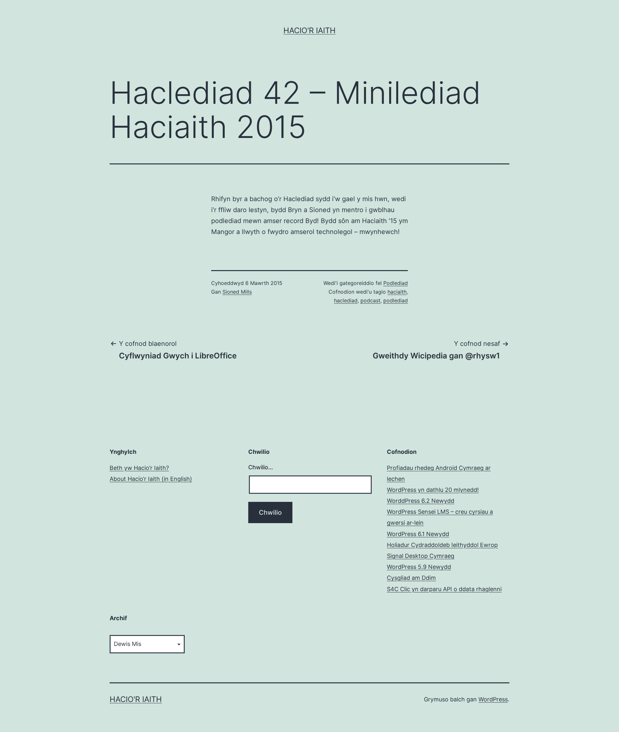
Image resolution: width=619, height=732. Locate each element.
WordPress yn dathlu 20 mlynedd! (433, 489)
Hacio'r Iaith (309, 30)
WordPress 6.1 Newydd (418, 534)
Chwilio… (260, 467)
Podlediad (395, 283)
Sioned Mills (237, 291)
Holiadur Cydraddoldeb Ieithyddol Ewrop (442, 545)
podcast (370, 300)
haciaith (397, 291)
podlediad (395, 300)
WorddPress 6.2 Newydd (420, 500)
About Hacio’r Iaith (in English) (151, 478)
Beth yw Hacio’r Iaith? (139, 467)
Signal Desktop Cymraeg (420, 555)
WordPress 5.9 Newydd (419, 566)
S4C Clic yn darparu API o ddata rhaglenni (444, 589)
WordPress (493, 699)
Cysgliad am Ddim (411, 577)
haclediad (346, 300)
